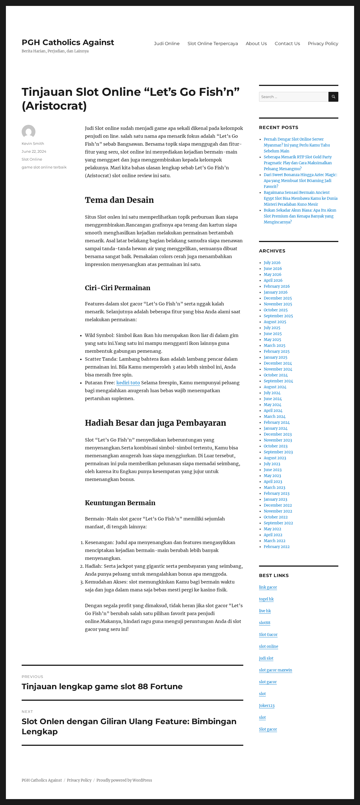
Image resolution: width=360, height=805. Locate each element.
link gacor (268, 587)
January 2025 (275, 357)
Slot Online (32, 159)
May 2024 (272, 404)
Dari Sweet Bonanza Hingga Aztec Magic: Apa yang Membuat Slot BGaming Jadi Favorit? (300, 180)
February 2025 (277, 351)
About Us (256, 43)
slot (262, 693)
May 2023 (272, 475)
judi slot (266, 658)
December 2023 (278, 434)
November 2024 (278, 369)
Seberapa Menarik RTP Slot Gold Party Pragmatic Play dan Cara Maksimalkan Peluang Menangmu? (298, 163)
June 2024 (273, 398)
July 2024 (272, 393)
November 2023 (278, 440)
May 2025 (272, 339)
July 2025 (272, 327)
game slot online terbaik (44, 167)
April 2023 (273, 481)
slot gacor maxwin (275, 670)
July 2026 (272, 262)
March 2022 (274, 540)
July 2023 (272, 464)
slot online (268, 646)
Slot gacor (268, 729)
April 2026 (273, 280)
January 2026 (276, 292)
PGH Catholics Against (68, 42)
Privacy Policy (323, 43)
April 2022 (273, 535)
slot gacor (268, 682)
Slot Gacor (268, 634)
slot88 (264, 622)
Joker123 (266, 705)
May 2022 (272, 529)
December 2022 (278, 505)
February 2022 (277, 546)
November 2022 (278, 511)
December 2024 (278, 363)
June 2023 (273, 469)
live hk (265, 611)
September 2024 (278, 381)
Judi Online (167, 43)
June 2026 (273, 268)
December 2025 (278, 298)
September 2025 (278, 316)
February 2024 (277, 422)
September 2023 (278, 452)
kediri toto (128, 382)
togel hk (266, 599)
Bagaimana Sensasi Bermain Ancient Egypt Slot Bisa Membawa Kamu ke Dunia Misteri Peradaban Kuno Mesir (301, 198)
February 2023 (276, 493)
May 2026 (273, 274)
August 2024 (275, 387)
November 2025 (278, 304)
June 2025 (273, 333)
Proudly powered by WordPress (124, 780)
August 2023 (275, 458)
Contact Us (287, 43)
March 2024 (274, 416)
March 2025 (274, 345)
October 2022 (276, 517)
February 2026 (277, 286)
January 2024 (275, 428)
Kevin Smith (33, 143)
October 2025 (276, 310)
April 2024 (273, 410)
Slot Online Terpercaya (213, 43)
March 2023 (274, 487)
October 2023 (275, 446)
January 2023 (275, 499)
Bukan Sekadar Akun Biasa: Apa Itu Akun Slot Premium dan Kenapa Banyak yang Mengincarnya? (300, 216)
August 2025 (275, 322)
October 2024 (276, 375)
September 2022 (278, 523)
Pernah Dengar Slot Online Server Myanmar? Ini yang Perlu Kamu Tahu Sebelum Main (297, 145)
